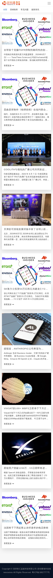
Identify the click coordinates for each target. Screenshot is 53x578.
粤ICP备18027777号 (41, 572)
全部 (5, 9)
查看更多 (8, 65)
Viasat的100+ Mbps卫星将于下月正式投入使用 (26, 408)
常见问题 (24, 9)
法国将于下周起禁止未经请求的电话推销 (26, 527)
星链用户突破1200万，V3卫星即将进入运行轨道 (25, 468)
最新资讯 (35, 9)
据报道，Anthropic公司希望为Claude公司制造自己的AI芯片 (22, 348)
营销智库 (14, 9)
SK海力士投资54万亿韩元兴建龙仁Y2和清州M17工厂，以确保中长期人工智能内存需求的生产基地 (26, 289)
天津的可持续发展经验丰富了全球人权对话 (26, 229)
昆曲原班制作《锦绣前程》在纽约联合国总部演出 (26, 109)
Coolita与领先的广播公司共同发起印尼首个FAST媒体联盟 (25, 169)
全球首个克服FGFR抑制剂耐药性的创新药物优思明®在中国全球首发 (26, 50)
